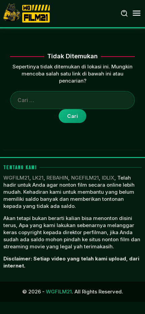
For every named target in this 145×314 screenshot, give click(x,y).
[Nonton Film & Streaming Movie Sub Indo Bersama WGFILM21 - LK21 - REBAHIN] (27, 13)
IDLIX (108, 178)
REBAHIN (57, 178)
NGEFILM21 (85, 178)
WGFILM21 (16, 178)
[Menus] (137, 13)
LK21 (38, 178)
